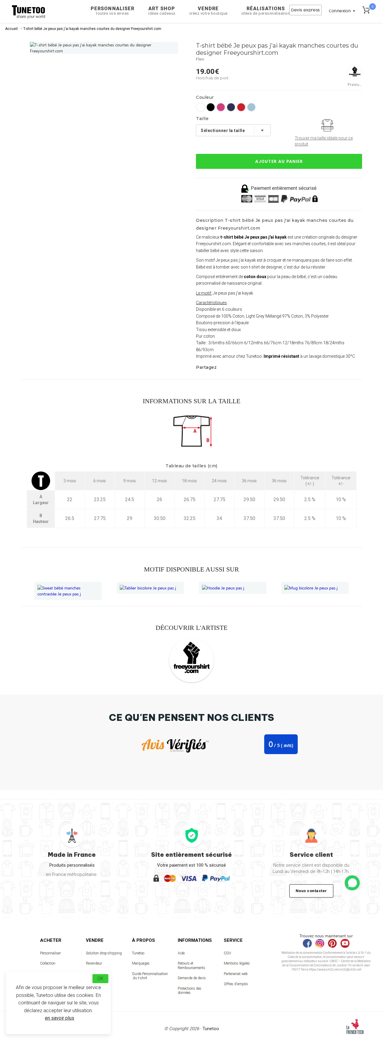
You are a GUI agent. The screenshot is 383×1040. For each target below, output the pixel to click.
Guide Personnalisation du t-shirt (150, 976)
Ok (100, 978)
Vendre (208, 11)
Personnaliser (112, 11)
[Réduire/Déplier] (352, 882)
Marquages (141, 963)
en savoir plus (59, 1018)
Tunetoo (138, 953)
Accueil (11, 29)
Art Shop (161, 11)
